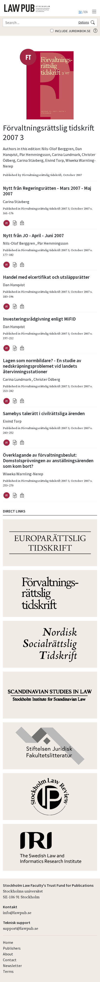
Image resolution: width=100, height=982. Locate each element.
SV (80, 12)
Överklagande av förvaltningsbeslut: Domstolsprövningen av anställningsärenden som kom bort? (48, 460)
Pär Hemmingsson (34, 154)
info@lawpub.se (17, 912)
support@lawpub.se (20, 928)
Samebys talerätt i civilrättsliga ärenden (44, 413)
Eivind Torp (54, 160)
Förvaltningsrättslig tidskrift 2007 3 (45, 209)
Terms (8, 971)
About (8, 954)
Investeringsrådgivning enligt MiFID (39, 319)
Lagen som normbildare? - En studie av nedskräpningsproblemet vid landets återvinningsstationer (42, 366)
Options (83, 22)
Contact (10, 959)
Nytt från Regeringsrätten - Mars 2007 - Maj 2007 (47, 191)
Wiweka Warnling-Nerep (23, 473)
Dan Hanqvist (14, 284)
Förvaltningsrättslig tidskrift (41, 175)
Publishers (12, 948)
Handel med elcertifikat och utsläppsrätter (46, 277)
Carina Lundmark (66, 154)
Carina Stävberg (30, 160)
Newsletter (12, 965)
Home (8, 942)
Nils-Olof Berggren (58, 148)
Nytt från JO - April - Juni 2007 (33, 235)
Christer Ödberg (46, 379)
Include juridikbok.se (72, 31)
